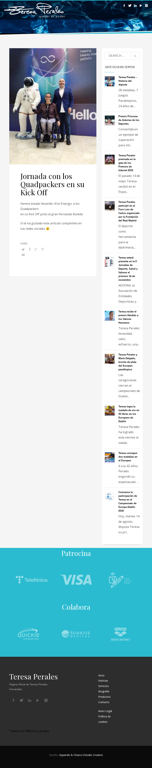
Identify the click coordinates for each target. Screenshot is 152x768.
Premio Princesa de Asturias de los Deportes (128, 120)
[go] (135, 56)
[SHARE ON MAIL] (23, 255)
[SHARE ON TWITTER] (23, 249)
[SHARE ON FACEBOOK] (29, 249)
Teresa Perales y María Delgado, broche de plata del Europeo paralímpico (127, 362)
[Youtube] (141, 5)
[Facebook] (124, 5)
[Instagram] (146, 5)
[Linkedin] (135, 5)
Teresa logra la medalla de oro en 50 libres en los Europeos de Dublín (128, 414)
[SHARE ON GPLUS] (36, 249)
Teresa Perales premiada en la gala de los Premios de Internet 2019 (127, 163)
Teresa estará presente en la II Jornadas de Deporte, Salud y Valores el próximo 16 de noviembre (128, 268)
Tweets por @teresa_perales (29, 731)
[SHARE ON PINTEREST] (42, 249)
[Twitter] (130, 5)
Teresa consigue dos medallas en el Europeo (127, 457)
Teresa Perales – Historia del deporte (127, 81)
